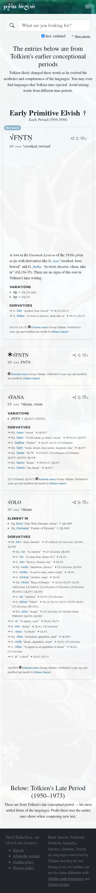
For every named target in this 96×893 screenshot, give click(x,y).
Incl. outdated (55, 35)
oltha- (19, 647)
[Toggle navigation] (87, 6)
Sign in (18, 850)
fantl (20, 448)
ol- (17, 621)
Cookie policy (23, 861)
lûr (21, 596)
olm (17, 626)
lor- (23, 551)
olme (20, 636)
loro (18, 542)
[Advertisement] (48, 200)
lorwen (24, 577)
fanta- (20, 437)
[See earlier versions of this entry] (77, 139)
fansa (20, 432)
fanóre (21, 468)
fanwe (20, 462)
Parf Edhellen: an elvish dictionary (19, 7)
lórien (25, 582)
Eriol (19, 523)
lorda (24, 567)
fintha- (37, 266)
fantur (20, 453)
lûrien (23, 602)
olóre (24, 611)
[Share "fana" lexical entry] (74, 398)
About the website (26, 855)
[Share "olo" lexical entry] (74, 503)
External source (39, 327)
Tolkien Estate (58, 884)
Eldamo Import (59, 331)
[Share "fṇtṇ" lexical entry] (72, 139)
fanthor (19, 442)
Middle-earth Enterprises (66, 878)
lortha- (24, 572)
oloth (18, 641)
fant (56, 260)
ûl (16, 656)
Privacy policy (23, 867)
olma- (19, 631)
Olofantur (22, 528)
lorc (22, 562)
